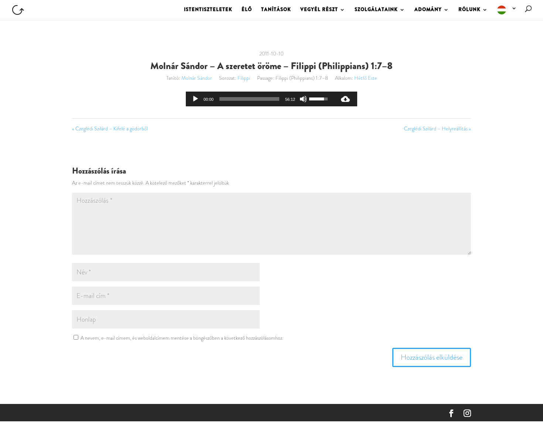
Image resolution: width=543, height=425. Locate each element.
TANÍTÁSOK (276, 10)
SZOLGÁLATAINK (376, 10)
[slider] (249, 99)
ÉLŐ (247, 10)
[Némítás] (303, 99)
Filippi (244, 78)
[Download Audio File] (345, 99)
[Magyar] (507, 13)
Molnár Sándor (196, 78)
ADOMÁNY (428, 10)
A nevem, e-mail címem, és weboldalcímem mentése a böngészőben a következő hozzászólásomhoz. (182, 338)
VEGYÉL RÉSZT (319, 10)
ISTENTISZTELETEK (208, 10)
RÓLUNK (469, 10)
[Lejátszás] (195, 99)
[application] (260, 99)
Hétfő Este (365, 78)
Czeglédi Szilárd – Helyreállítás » (437, 128)
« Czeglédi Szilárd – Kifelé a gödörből (110, 128)
